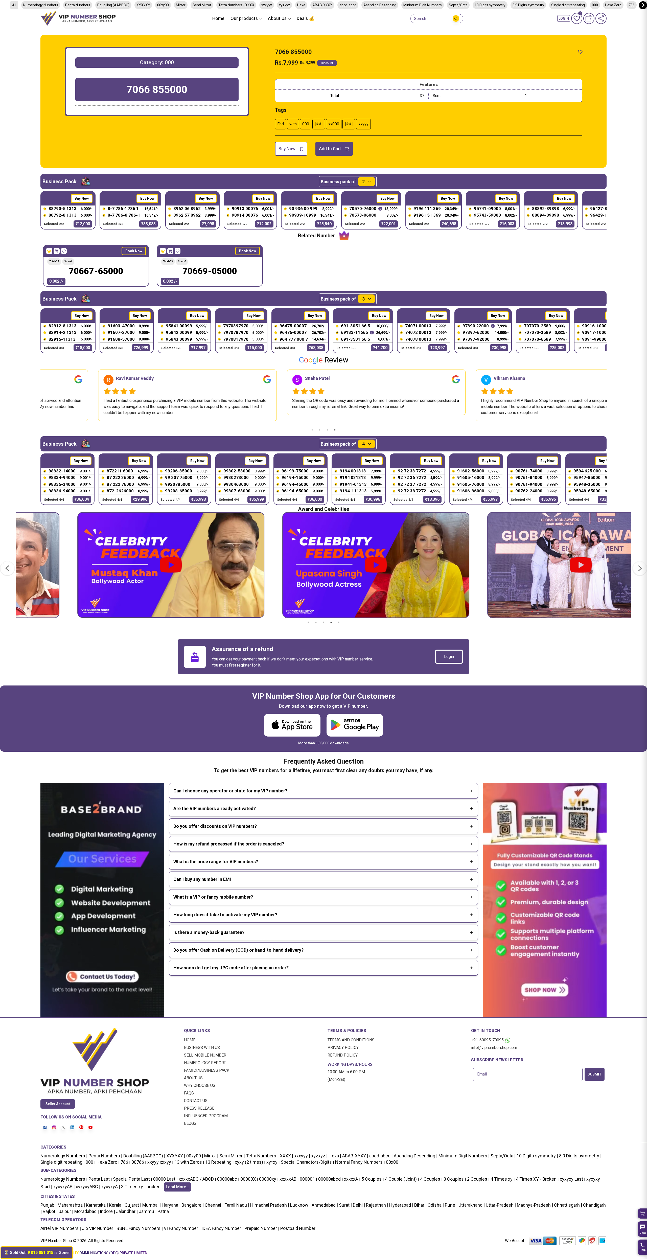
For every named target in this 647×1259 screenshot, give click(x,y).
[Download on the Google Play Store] (355, 725)
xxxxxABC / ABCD (196, 1179)
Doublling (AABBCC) (113, 5)
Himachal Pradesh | (269, 1205)
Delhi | (358, 1205)
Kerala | (116, 1205)
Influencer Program (206, 1115)
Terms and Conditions (351, 1040)
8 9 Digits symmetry (528, 5)
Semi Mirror (202, 5)
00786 (137, 1162)
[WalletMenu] (588, 18)
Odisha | (435, 1205)
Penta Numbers (77, 5)
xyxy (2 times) (249, 1162)
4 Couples (430, 1179)
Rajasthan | (376, 1205)
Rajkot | (50, 1211)
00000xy (267, 1179)
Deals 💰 (305, 18)
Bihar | (420, 1205)
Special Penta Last (131, 1179)
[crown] (49, 251)
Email (482, 1074)
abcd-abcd (347, 5)
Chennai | (213, 1205)
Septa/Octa (458, 5)
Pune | (450, 1205)
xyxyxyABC (87, 1186)
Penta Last (99, 1179)
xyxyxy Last (571, 1179)
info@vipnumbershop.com (494, 1047)
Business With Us (202, 1047)
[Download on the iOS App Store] (292, 725)
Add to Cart (330, 148)
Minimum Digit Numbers (422, 5)
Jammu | (147, 1211)
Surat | (345, 1205)
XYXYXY (143, 5)
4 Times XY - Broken (536, 1179)
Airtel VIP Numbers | (60, 1228)
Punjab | (48, 1205)
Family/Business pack (206, 1070)
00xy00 (163, 5)
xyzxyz (284, 5)
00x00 (392, 1162)
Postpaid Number (297, 1228)
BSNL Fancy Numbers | (139, 1228)
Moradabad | (86, 1211)
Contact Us (195, 1100)
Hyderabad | (400, 1205)
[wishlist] (580, 52)
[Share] (601, 18)
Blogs (190, 1123)
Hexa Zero (613, 5)
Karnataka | (96, 1205)
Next (610, 395)
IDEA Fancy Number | (221, 1228)
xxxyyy (266, 5)
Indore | (107, 1211)
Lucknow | (300, 1205)
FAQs (189, 1093)
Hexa (301, 5)
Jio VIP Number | (98, 1228)
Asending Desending (379, 5)
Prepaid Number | (261, 1228)
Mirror (181, 5)
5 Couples (371, 1179)
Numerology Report (205, 1062)
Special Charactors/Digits (306, 1162)
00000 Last (164, 1179)
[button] (642, 1213)
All (14, 5)
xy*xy (272, 1162)
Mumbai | (151, 1205)
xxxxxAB (288, 1179)
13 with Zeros (188, 1162)
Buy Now (287, 148)
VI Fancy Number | (181, 1228)
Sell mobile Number (205, 1055)
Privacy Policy (343, 1047)
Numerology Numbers (40, 5)
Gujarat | (132, 1205)
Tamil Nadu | (236, 1205)
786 (632, 5)
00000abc (227, 1179)
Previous (36, 395)
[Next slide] (643, 5)
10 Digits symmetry (490, 5)
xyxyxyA (109, 1186)
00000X (248, 1179)
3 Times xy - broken (140, 1186)
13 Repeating (218, 1162)
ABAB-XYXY (322, 5)
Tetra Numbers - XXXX (236, 5)
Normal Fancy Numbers (359, 1162)
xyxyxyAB (63, 1186)
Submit (595, 1074)
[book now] (57, 251)
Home (218, 18)
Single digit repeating (568, 5)
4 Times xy (502, 1179)
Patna (162, 1211)
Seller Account (57, 1104)
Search (420, 19)
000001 (307, 1179)
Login (449, 656)
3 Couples (454, 1179)
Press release (199, 1108)
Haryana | (170, 1205)
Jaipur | (65, 1211)
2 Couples (477, 1179)
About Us (193, 1077)
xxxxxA (351, 1179)
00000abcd (329, 1179)
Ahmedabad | (324, 1205)
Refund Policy (343, 1055)
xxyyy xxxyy (159, 1162)
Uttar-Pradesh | (501, 1205)
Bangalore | (192, 1205)
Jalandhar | (126, 1211)
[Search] (456, 18)
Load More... (177, 1186)
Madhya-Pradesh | (535, 1205)
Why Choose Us (199, 1085)
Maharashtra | (71, 1205)
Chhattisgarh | (568, 1205)
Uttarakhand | (471, 1205)
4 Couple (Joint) (401, 1179)
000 (595, 5)
